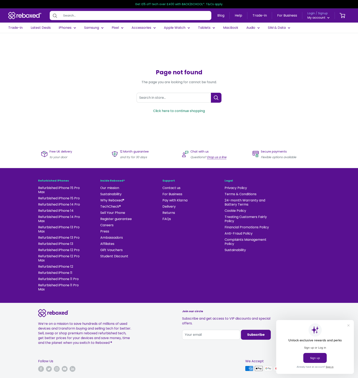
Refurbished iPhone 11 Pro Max (58, 287)
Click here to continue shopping (179, 110)
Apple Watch (174, 28)
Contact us (171, 187)
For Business (287, 15)
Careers (107, 225)
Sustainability (111, 194)
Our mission (109, 187)
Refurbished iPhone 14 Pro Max (59, 218)
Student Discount (114, 256)
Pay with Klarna (174, 200)
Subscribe (256, 334)
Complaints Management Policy (245, 241)
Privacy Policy (236, 187)
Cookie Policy (235, 210)
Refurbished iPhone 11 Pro (58, 279)
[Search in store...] (216, 98)
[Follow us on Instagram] (57, 369)
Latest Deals (41, 28)
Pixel (115, 28)
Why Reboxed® (112, 200)
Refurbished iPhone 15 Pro (59, 198)
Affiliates (107, 243)
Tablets (204, 28)
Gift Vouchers (111, 250)
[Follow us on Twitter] (49, 369)
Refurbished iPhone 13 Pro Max (59, 229)
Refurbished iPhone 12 (55, 266)
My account (316, 17)
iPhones (65, 28)
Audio (250, 28)
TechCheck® (110, 206)
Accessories (141, 28)
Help (238, 15)
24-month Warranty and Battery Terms (245, 202)
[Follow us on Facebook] (41, 369)
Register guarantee (116, 219)
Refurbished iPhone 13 (55, 243)
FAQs (166, 219)
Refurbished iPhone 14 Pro (59, 204)
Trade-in (260, 15)
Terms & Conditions (240, 194)
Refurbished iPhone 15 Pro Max (59, 189)
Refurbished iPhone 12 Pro (59, 250)
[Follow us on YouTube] (65, 369)
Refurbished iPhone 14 (56, 210)
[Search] (55, 15)
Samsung (91, 28)
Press (104, 231)
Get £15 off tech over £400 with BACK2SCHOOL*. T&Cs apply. (179, 4)
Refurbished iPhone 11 (55, 272)
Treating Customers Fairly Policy (246, 218)
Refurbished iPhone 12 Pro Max (59, 258)
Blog (220, 15)
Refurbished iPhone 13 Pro (59, 237)
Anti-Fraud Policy (239, 233)
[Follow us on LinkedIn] (72, 369)
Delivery (169, 206)
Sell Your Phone (112, 212)
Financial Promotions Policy (247, 227)
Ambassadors (111, 237)
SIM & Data (277, 28)
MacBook (230, 28)
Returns (168, 212)
